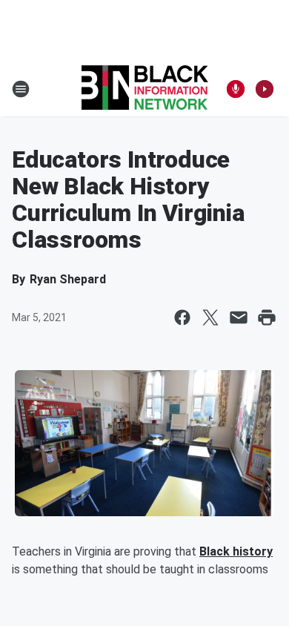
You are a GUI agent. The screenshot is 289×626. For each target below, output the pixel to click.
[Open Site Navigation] (21, 89)
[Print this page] (266, 317)
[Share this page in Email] (238, 317)
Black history (236, 551)
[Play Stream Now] (264, 89)
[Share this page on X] (210, 317)
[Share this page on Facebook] (182, 317)
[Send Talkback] (236, 89)
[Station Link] (145, 89)
